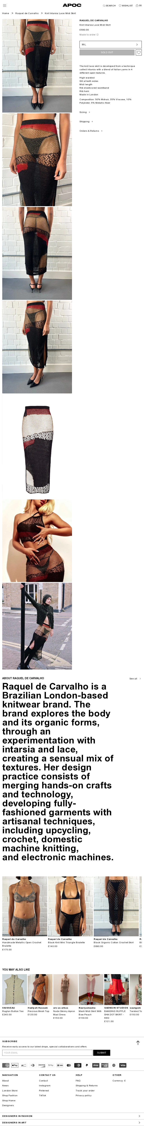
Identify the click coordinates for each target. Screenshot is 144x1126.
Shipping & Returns (87, 1085)
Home (5, 13)
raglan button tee (12, 1011)
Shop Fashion (9, 1095)
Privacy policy (84, 1095)
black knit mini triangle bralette (66, 942)
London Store (9, 1090)
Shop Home (8, 1100)
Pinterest (44, 1090)
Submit (101, 1052)
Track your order (85, 1090)
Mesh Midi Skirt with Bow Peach (90, 1013)
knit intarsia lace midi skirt (60, 13)
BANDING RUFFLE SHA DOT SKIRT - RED (115, 1014)
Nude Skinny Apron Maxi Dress (64, 1013)
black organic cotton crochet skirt (114, 942)
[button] (4, 5)
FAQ (78, 1080)
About (5, 1080)
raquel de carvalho (94, 20)
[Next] (44, 906)
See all (133, 678)
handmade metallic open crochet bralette (21, 944)
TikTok (42, 1095)
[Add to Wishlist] (139, 52)
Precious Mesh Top (38, 1011)
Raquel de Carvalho (26, 13)
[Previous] (5, 906)
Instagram (44, 1085)
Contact (43, 1080)
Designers (8, 1105)
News (5, 1085)
